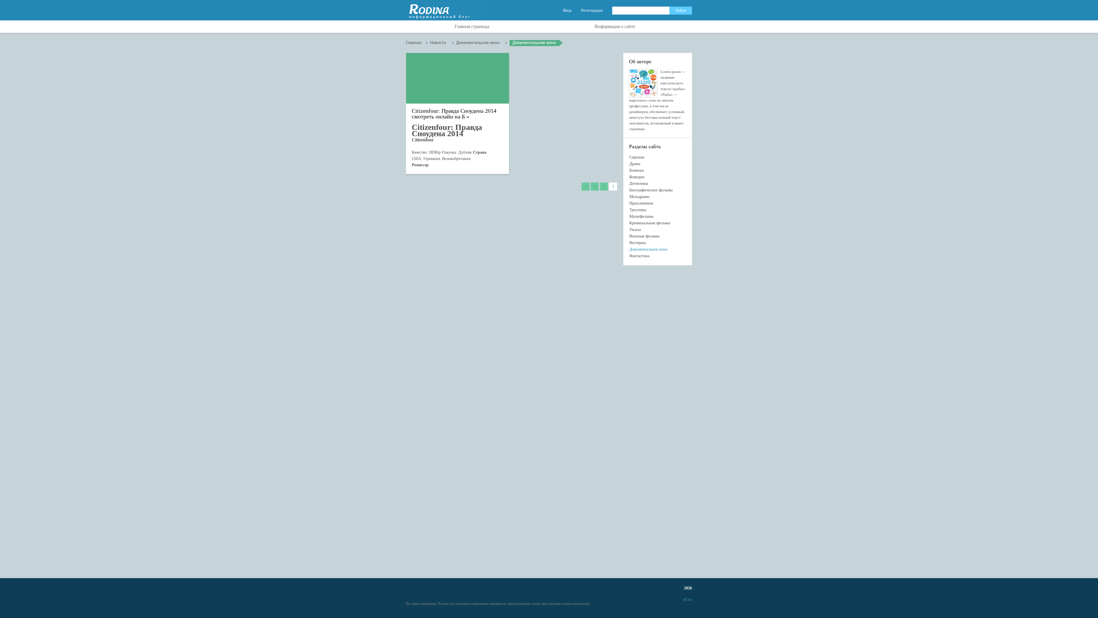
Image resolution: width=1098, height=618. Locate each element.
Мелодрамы (639, 197)
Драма (634, 164)
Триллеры (637, 210)
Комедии (637, 177)
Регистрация (591, 10)
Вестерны (637, 243)
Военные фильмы (644, 236)
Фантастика (639, 256)
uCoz (687, 599)
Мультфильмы (641, 216)
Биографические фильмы (651, 190)
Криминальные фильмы (649, 223)
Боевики (636, 170)
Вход (567, 10)
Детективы (638, 183)
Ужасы (635, 229)
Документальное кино (648, 249)
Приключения (641, 203)
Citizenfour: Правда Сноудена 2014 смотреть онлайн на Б (454, 114)
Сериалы (636, 157)
